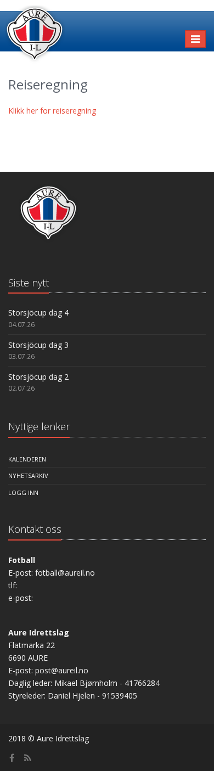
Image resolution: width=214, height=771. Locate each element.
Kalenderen (27, 459)
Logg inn (23, 492)
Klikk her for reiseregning (52, 110)
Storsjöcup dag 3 (38, 345)
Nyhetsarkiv (28, 475)
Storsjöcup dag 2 (38, 377)
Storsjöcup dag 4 (38, 312)
